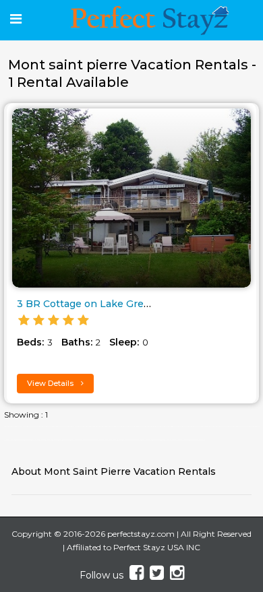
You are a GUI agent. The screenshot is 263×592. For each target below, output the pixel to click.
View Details (51, 383)
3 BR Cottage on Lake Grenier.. (92, 304)
